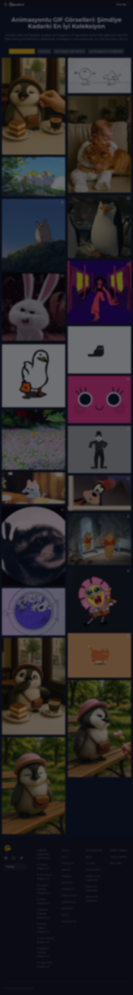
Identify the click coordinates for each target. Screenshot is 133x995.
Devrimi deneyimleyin (66, 542)
